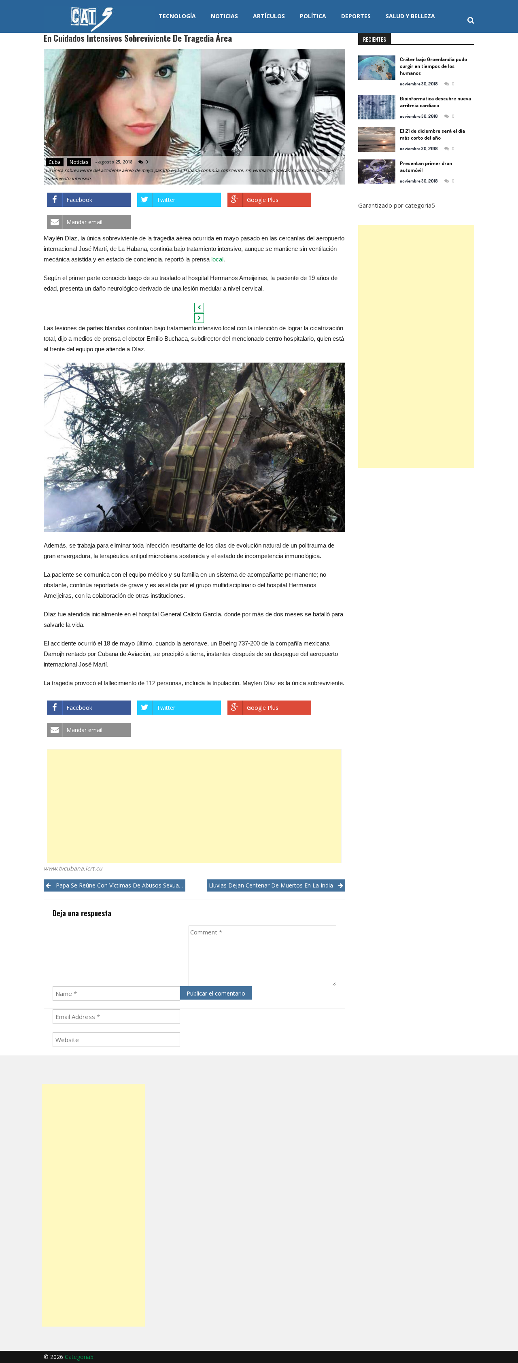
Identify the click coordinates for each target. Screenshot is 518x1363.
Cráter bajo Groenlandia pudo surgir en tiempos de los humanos (433, 66)
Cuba (55, 162)
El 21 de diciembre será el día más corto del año (432, 134)
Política (313, 16)
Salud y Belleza (410, 16)
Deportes (356, 16)
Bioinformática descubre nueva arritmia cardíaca (435, 101)
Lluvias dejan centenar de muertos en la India (271, 885)
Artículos (269, 16)
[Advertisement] (194, 806)
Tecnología (177, 16)
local (217, 259)
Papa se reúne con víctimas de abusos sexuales (120, 885)
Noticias (224, 16)
